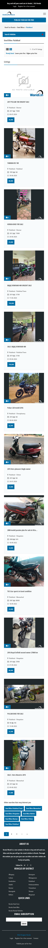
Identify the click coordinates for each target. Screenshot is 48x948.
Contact (35, 938)
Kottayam (32, 874)
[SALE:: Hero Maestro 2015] (24, 755)
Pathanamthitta (34, 884)
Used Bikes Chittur (27, 819)
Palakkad (32, 881)
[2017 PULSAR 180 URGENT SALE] (24, 82)
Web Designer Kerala (24, 935)
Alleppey (11, 874)
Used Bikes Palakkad (12, 824)
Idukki (11, 884)
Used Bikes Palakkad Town (14, 808)
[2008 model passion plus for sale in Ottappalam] (24, 510)
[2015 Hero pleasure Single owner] (24, 449)
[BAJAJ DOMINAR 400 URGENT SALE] (24, 266)
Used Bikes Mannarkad (33, 808)
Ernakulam (12, 881)
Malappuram (33, 878)
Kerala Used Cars (14, 904)
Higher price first (32, 53)
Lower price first (20, 53)
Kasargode (12, 891)
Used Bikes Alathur (29, 813)
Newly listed (10, 53)
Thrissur (31, 891)
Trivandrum (32, 888)
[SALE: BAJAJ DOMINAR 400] (24, 327)
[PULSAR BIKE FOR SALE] (24, 694)
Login (14, 6)
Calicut (11, 878)
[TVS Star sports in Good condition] (24, 571)
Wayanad (32, 895)
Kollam (11, 895)
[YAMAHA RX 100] (24, 143)
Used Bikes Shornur (11, 819)
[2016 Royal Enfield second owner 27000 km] (24, 633)
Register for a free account (26, 6)
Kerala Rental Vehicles (16, 911)
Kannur (11, 888)
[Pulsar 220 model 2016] (24, 388)
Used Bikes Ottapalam (12, 813)
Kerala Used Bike (14, 907)
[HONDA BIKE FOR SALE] (24, 204)
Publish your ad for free (24, 20)
